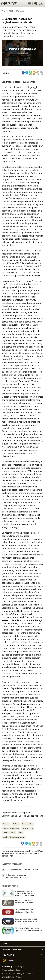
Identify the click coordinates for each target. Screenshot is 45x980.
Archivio (19, 977)
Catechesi (6, 824)
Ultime (20, 833)
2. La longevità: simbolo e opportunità (22, 869)
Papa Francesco (27, 828)
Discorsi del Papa (27, 824)
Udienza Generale (9, 833)
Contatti (29, 973)
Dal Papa (16, 824)
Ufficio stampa (8, 977)
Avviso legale (19, 966)
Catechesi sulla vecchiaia (11, 828)
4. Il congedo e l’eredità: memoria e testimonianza (16, 876)
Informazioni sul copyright (13, 973)
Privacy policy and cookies (12, 970)
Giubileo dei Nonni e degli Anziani (13, 837)
